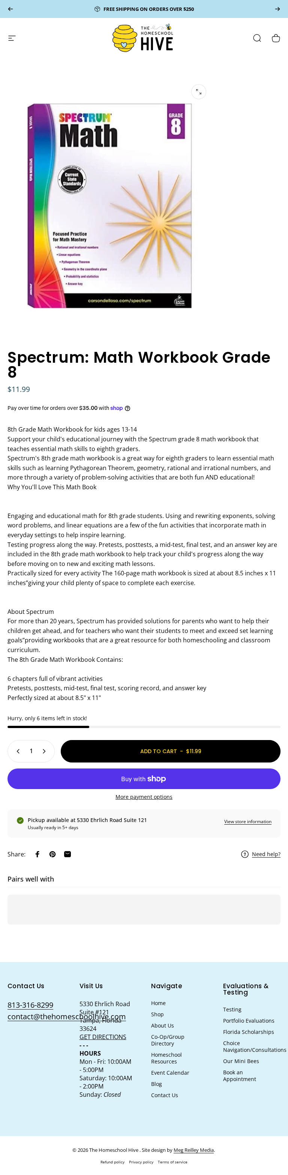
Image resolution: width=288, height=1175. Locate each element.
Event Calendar (170, 1072)
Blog (156, 1084)
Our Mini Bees (241, 1061)
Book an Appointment (239, 1076)
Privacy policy (141, 1162)
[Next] (277, 9)
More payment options (144, 797)
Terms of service (173, 1162)
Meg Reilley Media (194, 1150)
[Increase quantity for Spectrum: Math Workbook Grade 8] (45, 751)
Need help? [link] (266, 854)
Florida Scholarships (248, 1032)
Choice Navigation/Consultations (254, 1046)
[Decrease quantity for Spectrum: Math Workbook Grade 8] (16, 751)
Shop (157, 1014)
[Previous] (10, 9)
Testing (232, 1009)
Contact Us (164, 1095)
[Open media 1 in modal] (198, 91)
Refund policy (112, 1162)
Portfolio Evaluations (248, 1020)
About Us (162, 1025)
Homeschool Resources (166, 1058)
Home (158, 1003)
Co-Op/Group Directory (167, 1040)
